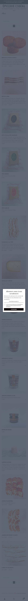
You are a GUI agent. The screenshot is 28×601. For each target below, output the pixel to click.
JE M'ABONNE (14, 309)
